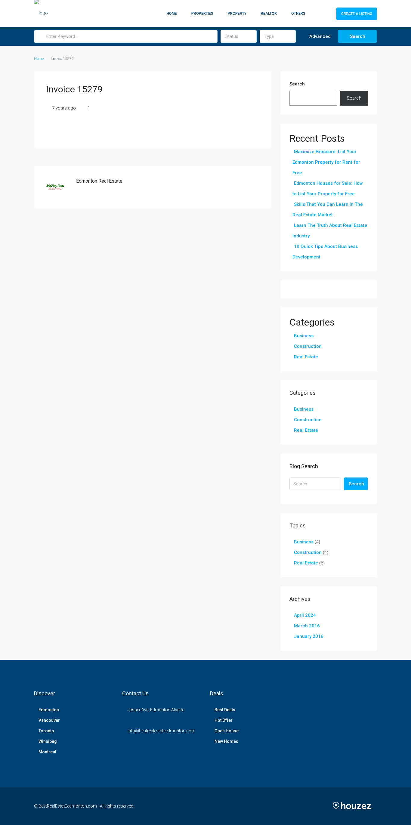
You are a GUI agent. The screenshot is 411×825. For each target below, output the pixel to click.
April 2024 (305, 615)
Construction (308, 346)
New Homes (226, 741)
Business (304, 335)
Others (298, 13)
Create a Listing (356, 14)
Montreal (47, 751)
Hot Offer (224, 720)
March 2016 (307, 626)
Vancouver (49, 720)
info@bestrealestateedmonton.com (161, 730)
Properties (202, 13)
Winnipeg (48, 741)
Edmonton (49, 709)
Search (357, 36)
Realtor (269, 13)
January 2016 (308, 636)
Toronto (46, 730)
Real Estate (306, 357)
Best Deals (225, 709)
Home (172, 13)
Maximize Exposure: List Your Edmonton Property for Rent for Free (326, 162)
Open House (227, 730)
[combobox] (239, 36)
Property (237, 13)
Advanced (319, 36)
